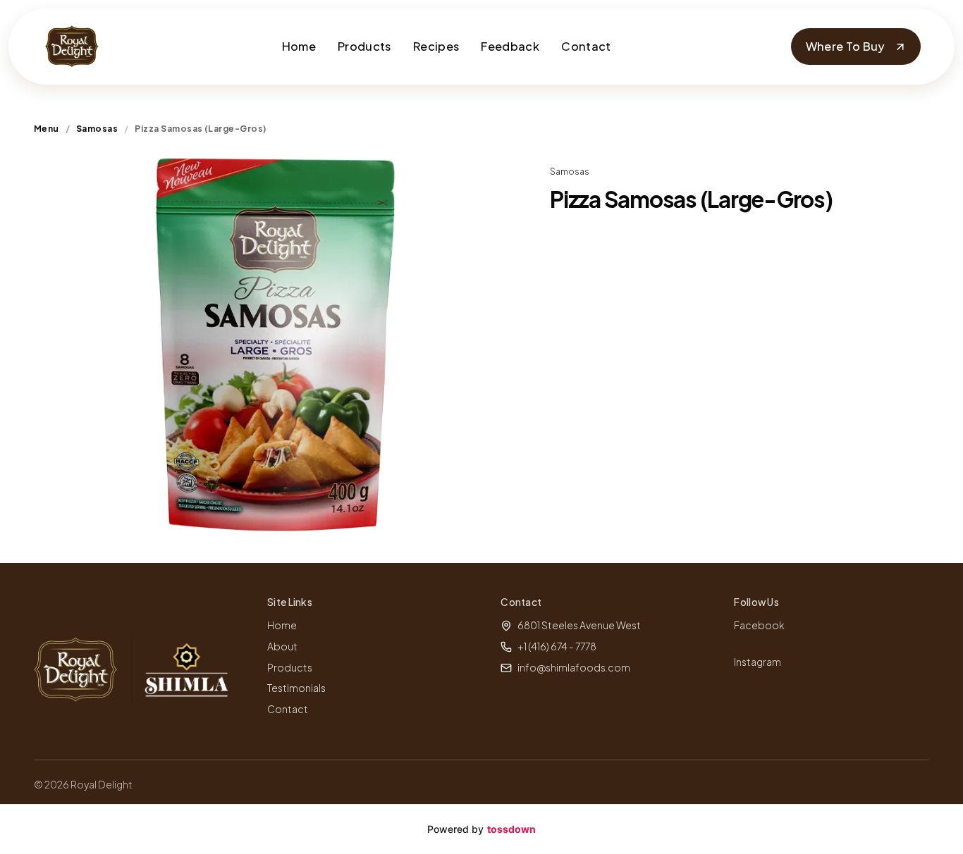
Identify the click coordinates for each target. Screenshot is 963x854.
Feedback (510, 46)
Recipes (436, 46)
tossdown (511, 829)
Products (364, 46)
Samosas (97, 128)
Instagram (757, 661)
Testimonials (296, 687)
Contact (586, 46)
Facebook (759, 625)
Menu (46, 128)
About (282, 646)
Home (299, 46)
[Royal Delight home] (72, 46)
